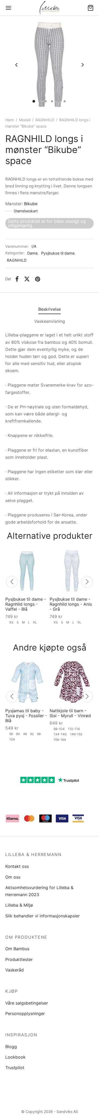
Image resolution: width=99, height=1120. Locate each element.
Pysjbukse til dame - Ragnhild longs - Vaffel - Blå (25, 603)
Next (82, 65)
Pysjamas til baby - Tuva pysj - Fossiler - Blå (26, 715)
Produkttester (19, 959)
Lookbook (15, 1057)
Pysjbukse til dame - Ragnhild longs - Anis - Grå (71, 603)
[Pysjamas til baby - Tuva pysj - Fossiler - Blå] (27, 682)
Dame (32, 253)
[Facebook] (17, 278)
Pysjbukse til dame (57, 253)
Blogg (11, 1046)
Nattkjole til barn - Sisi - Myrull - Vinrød (70, 713)
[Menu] (8, 8)
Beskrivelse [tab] (49, 309)
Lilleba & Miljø (19, 905)
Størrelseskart (26, 211)
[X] (26, 278)
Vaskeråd (14, 970)
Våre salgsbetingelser (26, 1003)
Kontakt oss (17, 866)
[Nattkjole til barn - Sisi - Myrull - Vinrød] (72, 682)
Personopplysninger (25, 1013)
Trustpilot (14, 1067)
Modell (24, 120)
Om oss (12, 877)
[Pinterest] (37, 278)
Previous (16, 65)
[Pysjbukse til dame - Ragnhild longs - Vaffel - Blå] (27, 570)
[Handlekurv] (90, 8)
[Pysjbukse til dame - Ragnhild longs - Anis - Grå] (72, 570)
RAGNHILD (44, 120)
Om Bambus (17, 948)
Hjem (9, 120)
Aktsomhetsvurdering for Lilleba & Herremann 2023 (39, 891)
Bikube (30, 203)
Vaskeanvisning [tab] (49, 321)
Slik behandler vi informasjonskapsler (42, 915)
